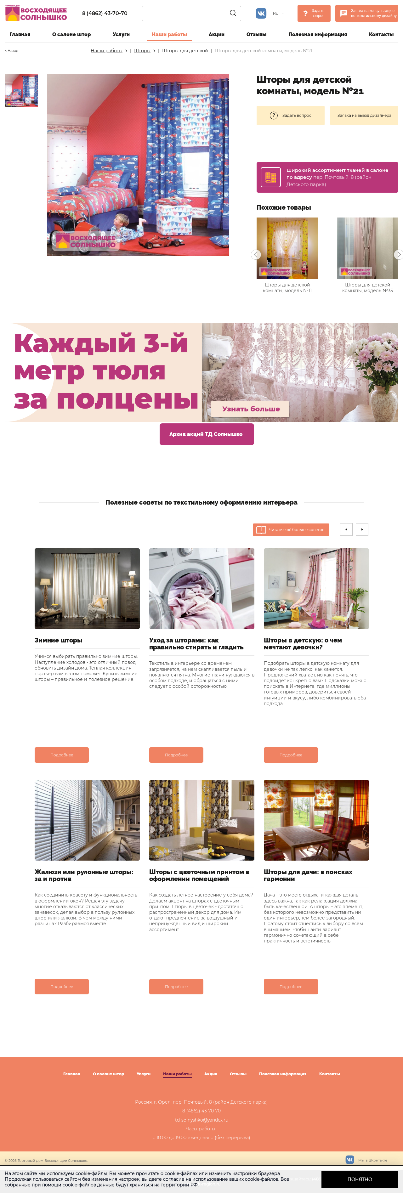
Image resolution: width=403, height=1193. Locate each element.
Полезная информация (317, 34)
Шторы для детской (185, 51)
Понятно (360, 1179)
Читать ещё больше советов (296, 529)
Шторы (142, 51)
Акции (216, 34)
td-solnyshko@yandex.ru (201, 1120)
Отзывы (256, 34)
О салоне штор (71, 34)
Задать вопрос (318, 13)
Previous (256, 255)
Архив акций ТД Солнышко (205, 434)
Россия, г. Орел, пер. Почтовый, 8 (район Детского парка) (201, 1102)
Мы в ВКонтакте (372, 1160)
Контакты (381, 34)
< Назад (11, 50)
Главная (19, 34)
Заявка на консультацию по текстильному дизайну (374, 13)
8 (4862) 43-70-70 (105, 13)
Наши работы (169, 34)
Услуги (121, 34)
